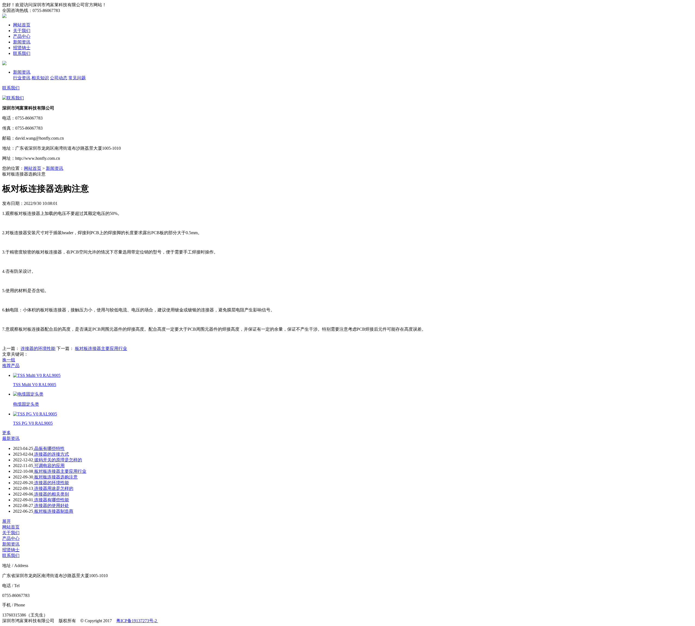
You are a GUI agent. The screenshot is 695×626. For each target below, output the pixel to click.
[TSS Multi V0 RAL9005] (37, 375)
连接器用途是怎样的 (53, 488)
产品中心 (21, 36)
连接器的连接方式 (51, 454)
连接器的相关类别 (51, 494)
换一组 (8, 360)
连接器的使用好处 (51, 505)
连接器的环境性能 (38, 348)
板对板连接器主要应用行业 (101, 348)
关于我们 (21, 30)
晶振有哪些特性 (49, 448)
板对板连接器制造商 (53, 511)
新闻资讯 (21, 42)
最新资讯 (11, 438)
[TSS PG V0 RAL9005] (35, 414)
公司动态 (58, 78)
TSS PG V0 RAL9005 (33, 423)
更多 (6, 432)
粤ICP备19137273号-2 (137, 620)
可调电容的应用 (49, 465)
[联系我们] (13, 98)
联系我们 (21, 53)
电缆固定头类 (26, 404)
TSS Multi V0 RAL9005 (34, 384)
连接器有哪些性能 (51, 499)
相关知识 (40, 78)
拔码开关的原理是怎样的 (57, 460)
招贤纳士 (21, 47)
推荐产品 (11, 365)
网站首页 (21, 25)
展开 (6, 521)
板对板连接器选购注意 (55, 477)
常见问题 (77, 78)
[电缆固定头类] (28, 394)
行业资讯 (21, 78)
